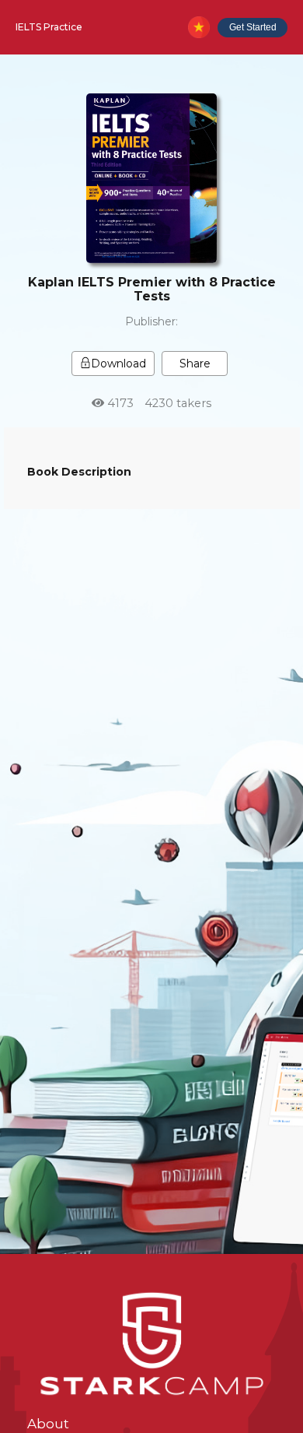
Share (195, 363)
